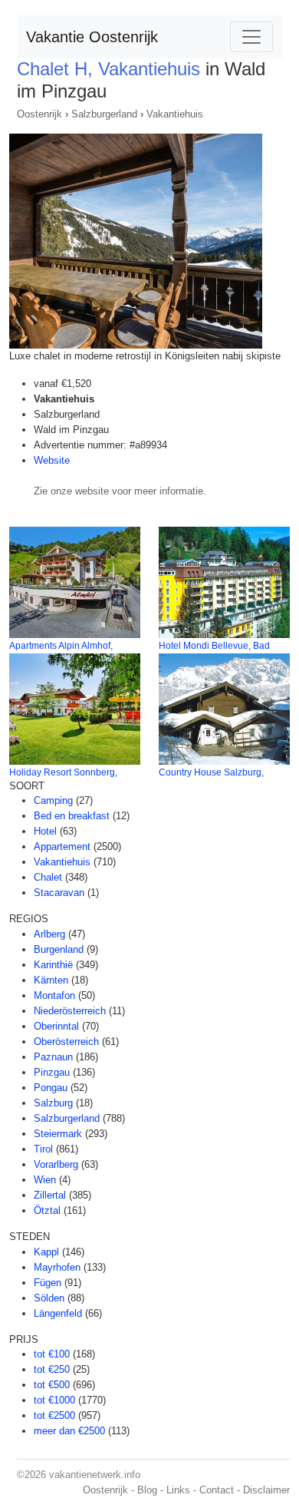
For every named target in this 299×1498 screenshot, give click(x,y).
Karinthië (53, 965)
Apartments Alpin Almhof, (61, 645)
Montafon (54, 995)
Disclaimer (266, 1490)
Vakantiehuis (174, 114)
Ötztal (47, 1210)
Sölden (49, 1298)
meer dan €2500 (69, 1431)
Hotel (45, 831)
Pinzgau (52, 1072)
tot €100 (52, 1354)
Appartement (62, 846)
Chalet (48, 877)
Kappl (46, 1252)
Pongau (50, 1087)
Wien (45, 1180)
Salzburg (53, 1103)
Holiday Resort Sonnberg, (63, 772)
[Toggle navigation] (251, 36)
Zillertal (50, 1195)
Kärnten (51, 980)
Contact (216, 1490)
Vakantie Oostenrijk (92, 36)
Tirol (43, 1149)
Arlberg (49, 934)
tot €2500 (54, 1415)
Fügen (47, 1282)
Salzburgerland (104, 114)
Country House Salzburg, (211, 772)
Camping (53, 800)
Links (178, 1490)
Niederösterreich (70, 1011)
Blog (147, 1490)
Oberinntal (56, 1026)
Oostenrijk (39, 114)
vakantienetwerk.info (94, 1474)
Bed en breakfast (72, 816)
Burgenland (59, 949)
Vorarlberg (56, 1164)
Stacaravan (59, 892)
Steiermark (58, 1133)
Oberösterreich (66, 1041)
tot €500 (52, 1385)
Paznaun (53, 1057)
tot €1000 (54, 1400)
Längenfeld (58, 1313)
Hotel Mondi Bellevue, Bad (214, 645)
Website (52, 460)
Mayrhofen (57, 1267)
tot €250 (52, 1369)
